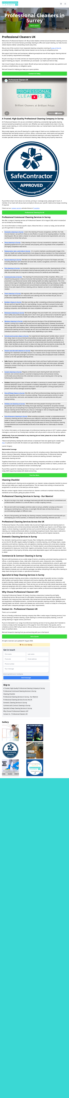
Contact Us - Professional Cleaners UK (15, 714)
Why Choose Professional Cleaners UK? (15, 711)
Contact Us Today (34, 74)
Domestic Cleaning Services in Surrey (15, 702)
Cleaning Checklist (9, 694)
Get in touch (34, 26)
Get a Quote (34, 636)
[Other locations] (61, 4)
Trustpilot (36, 208)
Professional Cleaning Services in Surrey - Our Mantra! (20, 697)
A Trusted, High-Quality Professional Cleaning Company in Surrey (24, 688)
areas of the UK (56, 48)
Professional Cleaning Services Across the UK (17, 700)
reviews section (16, 208)
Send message (26, 678)
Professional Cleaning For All (34, 212)
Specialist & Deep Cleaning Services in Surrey (17, 708)
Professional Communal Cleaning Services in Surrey (19, 691)
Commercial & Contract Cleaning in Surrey (16, 705)
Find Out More (35, 475)
